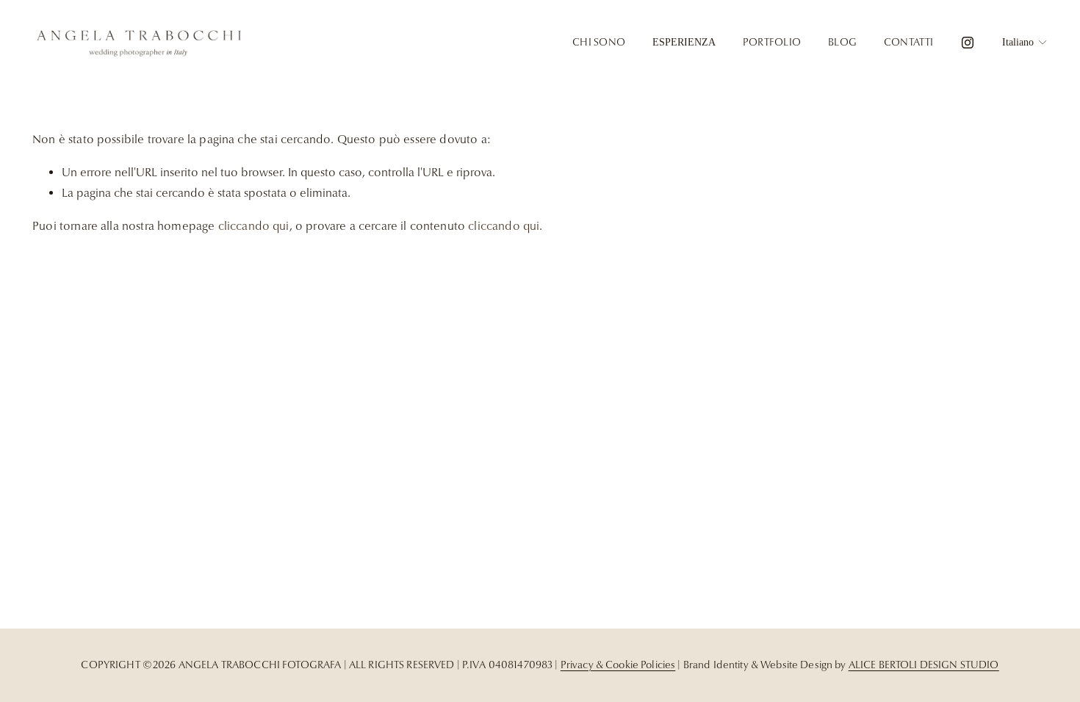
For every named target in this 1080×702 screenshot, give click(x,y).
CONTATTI (908, 41)
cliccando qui (253, 226)
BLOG (842, 41)
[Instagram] (967, 42)
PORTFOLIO (772, 41)
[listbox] (1025, 42)
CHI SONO (598, 41)
